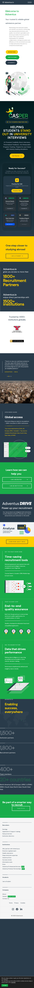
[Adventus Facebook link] (17, 909)
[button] (12, 52)
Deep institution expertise (10, 855)
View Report (24, 224)
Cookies (22, 903)
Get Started (17, 156)
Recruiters (5, 825)
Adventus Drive (6, 857)
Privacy (16, 903)
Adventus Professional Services (13, 866)
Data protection (7, 834)
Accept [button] (4, 985)
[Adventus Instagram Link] (13, 909)
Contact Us (5, 898)
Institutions (6, 844)
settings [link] (13, 982)
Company (5, 890)
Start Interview (9, 224)
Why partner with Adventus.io (11, 849)
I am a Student (6, 881)
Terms (10, 903)
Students (5, 877)
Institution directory (8, 836)
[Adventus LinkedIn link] (21, 909)
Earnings (4, 829)
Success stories (7, 860)
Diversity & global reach (9, 851)
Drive (3, 864)
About (4, 894)
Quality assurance (7, 853)
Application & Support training (11, 831)
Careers (8, 896)
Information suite (7, 862)
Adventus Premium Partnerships (13, 869)
